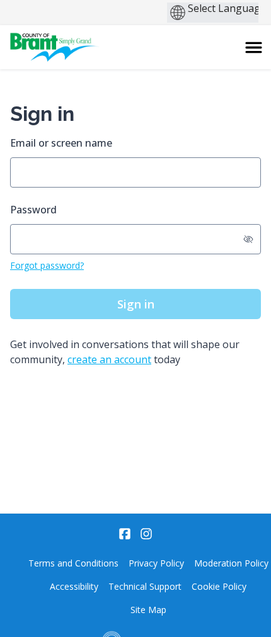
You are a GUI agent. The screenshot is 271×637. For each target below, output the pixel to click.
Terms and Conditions (73, 563)
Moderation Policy (231, 563)
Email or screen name (61, 143)
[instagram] (146, 534)
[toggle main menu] (254, 48)
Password (33, 210)
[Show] (248, 239)
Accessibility (74, 586)
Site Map (148, 610)
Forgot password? (47, 265)
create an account (109, 359)
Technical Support (145, 586)
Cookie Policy (219, 586)
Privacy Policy (156, 563)
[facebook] (125, 534)
